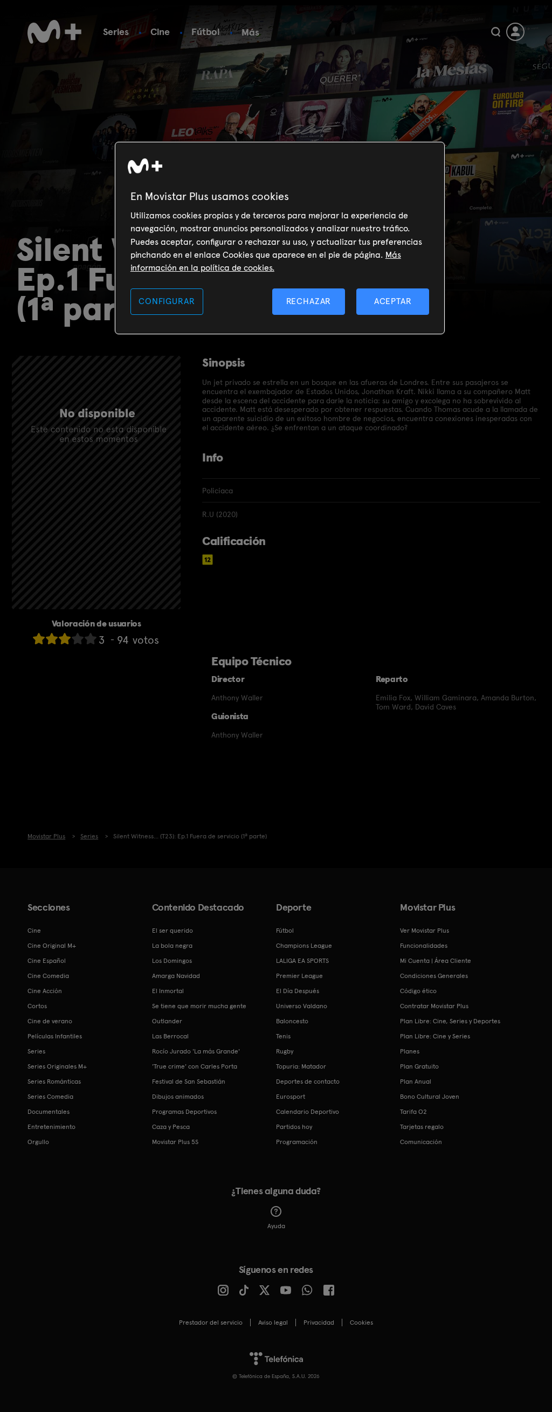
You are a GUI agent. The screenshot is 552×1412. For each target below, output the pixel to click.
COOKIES (361, 1322)
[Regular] (65, 638)
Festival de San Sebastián (188, 1081)
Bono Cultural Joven (429, 1096)
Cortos (37, 1006)
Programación (297, 1142)
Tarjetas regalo (422, 1127)
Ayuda (276, 1226)
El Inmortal (168, 991)
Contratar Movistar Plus (434, 1006)
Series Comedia (50, 1096)
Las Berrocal (170, 1036)
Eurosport (290, 1096)
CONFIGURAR (167, 301)
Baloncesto (292, 1021)
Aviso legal (273, 1322)
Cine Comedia (48, 976)
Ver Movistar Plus (424, 930)
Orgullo (38, 1142)
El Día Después (297, 991)
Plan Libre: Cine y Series (435, 1036)
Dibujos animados (178, 1096)
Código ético (418, 991)
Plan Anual (415, 1081)
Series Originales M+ (57, 1066)
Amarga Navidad (176, 976)
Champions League (304, 945)
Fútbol (205, 31)
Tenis (283, 1036)
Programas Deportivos (184, 1111)
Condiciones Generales (434, 976)
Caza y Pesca (171, 1127)
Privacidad (318, 1322)
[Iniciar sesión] (515, 32)
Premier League (299, 976)
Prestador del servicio (211, 1322)
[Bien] (78, 638)
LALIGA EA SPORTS (302, 961)
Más (250, 32)
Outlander (167, 1021)
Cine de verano (49, 1021)
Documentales (48, 1111)
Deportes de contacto (308, 1081)
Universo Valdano (301, 1006)
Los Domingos (172, 961)
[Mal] (52, 638)
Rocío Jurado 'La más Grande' (196, 1051)
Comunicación (421, 1142)
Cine (160, 31)
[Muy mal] (39, 638)
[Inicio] (54, 32)
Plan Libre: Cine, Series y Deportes (450, 1021)
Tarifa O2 (413, 1111)
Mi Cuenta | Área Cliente (435, 961)
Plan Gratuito (419, 1066)
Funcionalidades (423, 945)
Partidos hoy (294, 1127)
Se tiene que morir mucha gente (199, 1006)
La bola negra (172, 945)
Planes (409, 1051)
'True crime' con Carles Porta (194, 1066)
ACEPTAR (393, 301)
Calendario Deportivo (307, 1111)
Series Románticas (54, 1081)
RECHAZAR (309, 301)
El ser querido (172, 930)
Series (116, 31)
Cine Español (46, 961)
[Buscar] (495, 32)
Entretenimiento (51, 1127)
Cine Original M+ (51, 945)
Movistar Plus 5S (175, 1142)
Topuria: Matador (301, 1066)
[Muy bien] (90, 638)
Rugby (284, 1051)
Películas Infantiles (54, 1036)
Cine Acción (44, 991)
